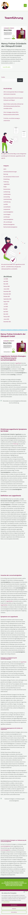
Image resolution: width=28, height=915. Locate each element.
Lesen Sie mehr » (7, 67)
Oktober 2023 (7, 296)
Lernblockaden (7, 194)
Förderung (6, 181)
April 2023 (6, 311)
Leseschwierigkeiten (8, 219)
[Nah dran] (25, 891)
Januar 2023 (6, 319)
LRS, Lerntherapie (8, 222)
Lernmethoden (7, 207)
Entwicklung (6, 179)
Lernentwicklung (8, 199)
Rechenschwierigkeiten (9, 224)
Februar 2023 (7, 316)
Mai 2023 (5, 309)
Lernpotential (7, 209)
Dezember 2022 (7, 321)
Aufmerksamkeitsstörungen (10, 171)
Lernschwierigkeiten (8, 212)
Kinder (5, 186)
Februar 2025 (7, 286)
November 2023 (7, 294)
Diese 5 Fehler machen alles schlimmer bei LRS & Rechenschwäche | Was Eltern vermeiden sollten (13, 106)
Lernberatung (7, 192)
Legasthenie (18, 363)
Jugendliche (6, 184)
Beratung (6, 174)
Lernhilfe (6, 204)
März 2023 (6, 314)
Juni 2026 (6, 279)
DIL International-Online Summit (11, 176)
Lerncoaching (7, 197)
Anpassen (14, 908)
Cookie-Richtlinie (6, 901)
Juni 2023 (6, 306)
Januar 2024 (6, 289)
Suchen (3, 77)
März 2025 (6, 284)
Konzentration (7, 189)
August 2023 (6, 301)
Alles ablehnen (14, 912)
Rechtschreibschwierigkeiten (10, 227)
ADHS (5, 169)
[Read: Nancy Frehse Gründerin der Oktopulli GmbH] (14, 33)
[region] (14, 903)
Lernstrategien (7, 214)
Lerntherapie (7, 217)
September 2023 (7, 299)
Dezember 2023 (7, 291)
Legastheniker (9, 601)
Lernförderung (7, 202)
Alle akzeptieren (14, 905)
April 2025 (6, 281)
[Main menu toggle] (25, 5)
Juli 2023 (6, 304)
